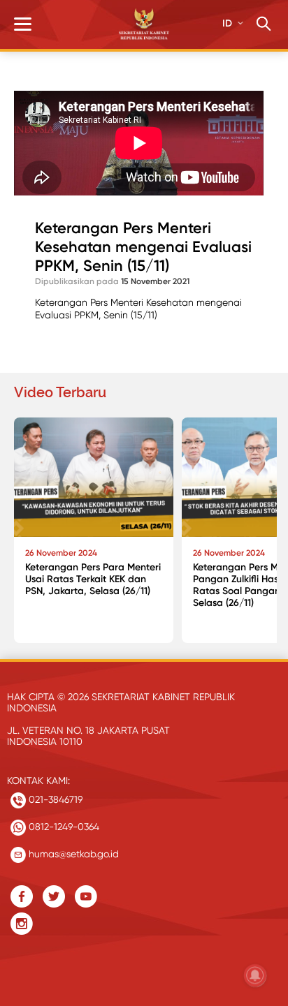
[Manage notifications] (255, 975)
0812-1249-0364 (62, 826)
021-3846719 (54, 799)
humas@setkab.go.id (72, 853)
